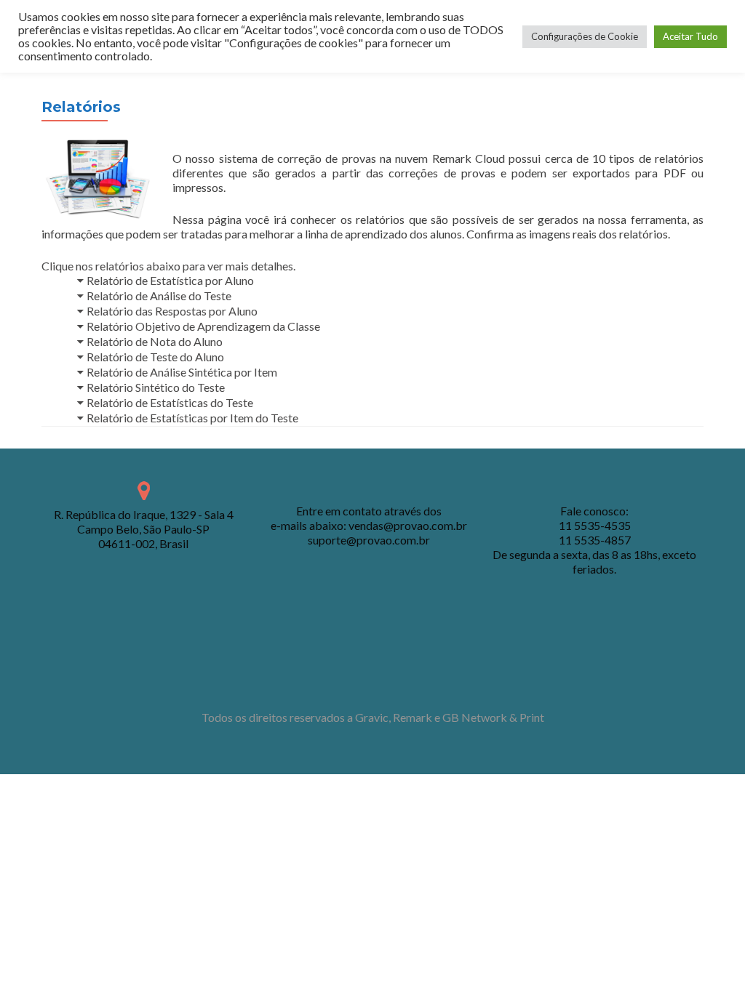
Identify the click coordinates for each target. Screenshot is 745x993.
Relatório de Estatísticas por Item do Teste (192, 418)
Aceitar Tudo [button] (690, 36)
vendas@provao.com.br (407, 525)
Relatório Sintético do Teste (156, 387)
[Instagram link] (392, 681)
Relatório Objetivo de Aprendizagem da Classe (203, 326)
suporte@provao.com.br (369, 540)
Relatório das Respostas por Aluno (172, 311)
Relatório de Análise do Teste (159, 295)
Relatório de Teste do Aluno (155, 356)
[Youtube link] (372, 681)
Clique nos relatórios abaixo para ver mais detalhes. (168, 266)
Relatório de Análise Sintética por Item (182, 372)
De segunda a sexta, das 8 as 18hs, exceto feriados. (594, 561)
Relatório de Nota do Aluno (155, 341)
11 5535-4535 (595, 525)
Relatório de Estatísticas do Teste (170, 402)
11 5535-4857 (595, 540)
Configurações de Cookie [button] (584, 36)
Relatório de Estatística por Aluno (170, 280)
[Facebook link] (353, 681)
